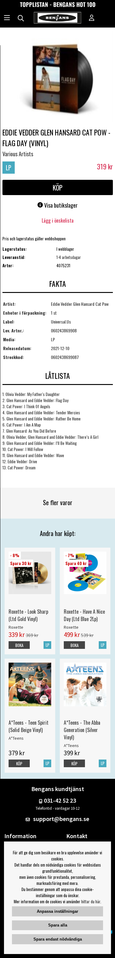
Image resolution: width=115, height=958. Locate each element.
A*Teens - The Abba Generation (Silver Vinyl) (82, 730)
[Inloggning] (91, 18)
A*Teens (16, 738)
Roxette (16, 627)
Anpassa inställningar (57, 911)
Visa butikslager (60, 205)
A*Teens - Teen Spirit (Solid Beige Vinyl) (28, 726)
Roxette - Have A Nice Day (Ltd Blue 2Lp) (84, 615)
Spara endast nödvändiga (57, 939)
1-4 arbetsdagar (68, 257)
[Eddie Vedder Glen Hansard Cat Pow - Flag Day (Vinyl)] (57, 77)
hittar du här (90, 901)
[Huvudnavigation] (7, 18)
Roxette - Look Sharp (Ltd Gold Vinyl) (28, 615)
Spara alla (57, 925)
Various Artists (17, 154)
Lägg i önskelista (58, 220)
